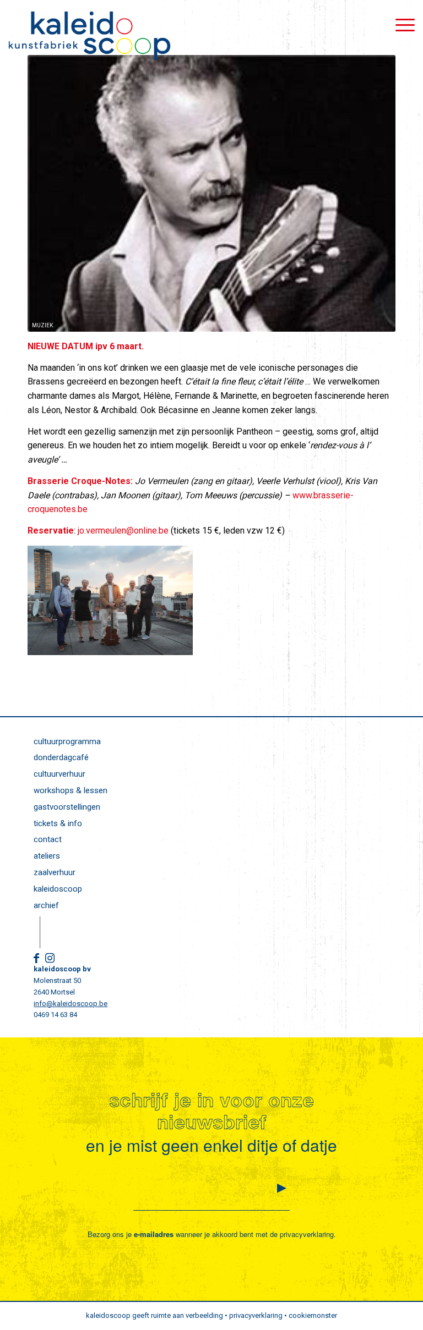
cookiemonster (313, 1315)
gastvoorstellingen (67, 807)
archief (46, 905)
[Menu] (399, 25)
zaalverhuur (54, 872)
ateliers (47, 856)
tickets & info (58, 823)
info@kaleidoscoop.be (70, 1003)
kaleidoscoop (58, 889)
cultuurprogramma (67, 741)
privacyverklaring (307, 1234)
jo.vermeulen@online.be (123, 530)
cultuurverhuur (59, 774)
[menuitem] (399, 25)
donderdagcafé (61, 757)
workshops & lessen (70, 790)
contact (48, 839)
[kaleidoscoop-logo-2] (89, 36)
